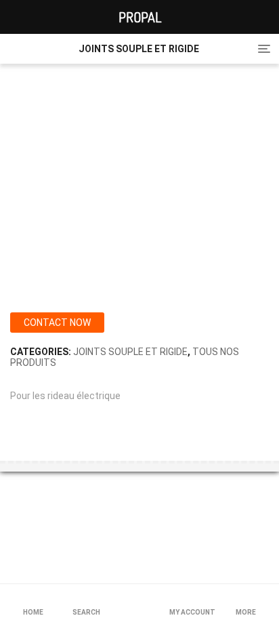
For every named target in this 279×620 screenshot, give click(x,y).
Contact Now (57, 322)
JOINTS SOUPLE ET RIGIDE (130, 351)
